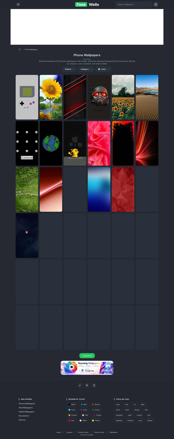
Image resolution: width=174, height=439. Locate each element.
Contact (69, 432)
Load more (87, 356)
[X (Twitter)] (94, 385)
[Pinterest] (87, 385)
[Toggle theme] (155, 4)
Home (59, 432)
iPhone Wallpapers (27, 403)
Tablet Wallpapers (26, 412)
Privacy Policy (83, 432)
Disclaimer (114, 432)
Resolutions (24, 416)
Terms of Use (99, 432)
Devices (22, 420)
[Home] (20, 49)
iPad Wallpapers (26, 408)
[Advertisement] (87, 27)
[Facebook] (79, 385)
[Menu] (18, 4)
